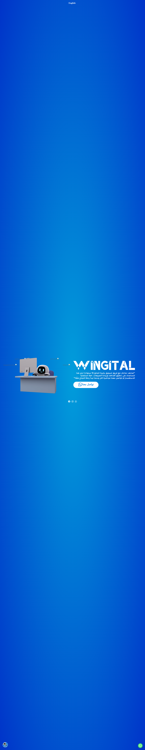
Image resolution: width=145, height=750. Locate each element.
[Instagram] (72, 401)
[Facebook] (69, 401)
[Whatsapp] (75, 401)
